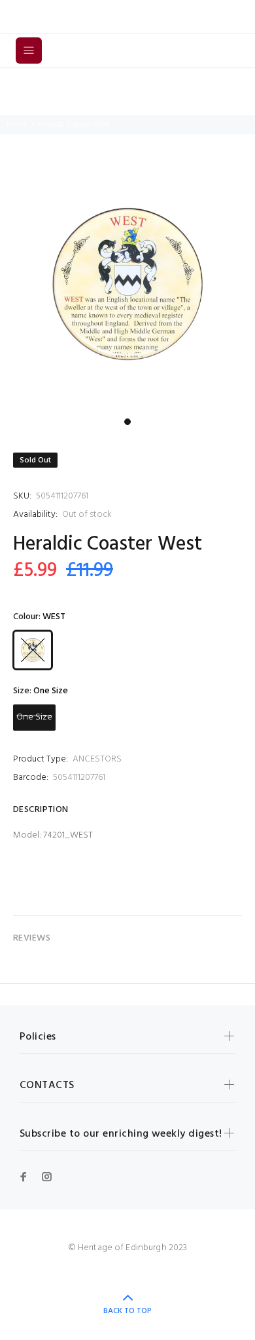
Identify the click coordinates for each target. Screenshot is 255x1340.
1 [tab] (127, 421)
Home (17, 124)
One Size (34, 717)
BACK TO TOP (127, 1311)
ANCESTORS (97, 759)
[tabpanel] (127, 284)
